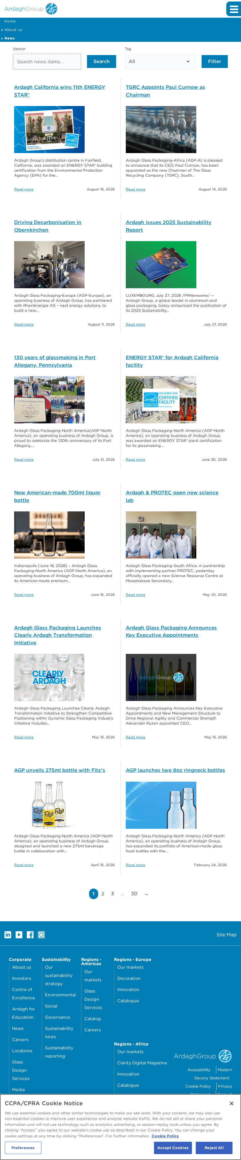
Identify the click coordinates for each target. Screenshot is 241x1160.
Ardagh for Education (23, 1013)
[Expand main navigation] (233, 8)
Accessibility (199, 1070)
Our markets (92, 975)
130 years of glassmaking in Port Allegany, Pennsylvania (55, 361)
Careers (20, 1039)
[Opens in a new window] (7, 934)
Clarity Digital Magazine (142, 1062)
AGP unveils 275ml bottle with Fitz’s (59, 770)
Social (51, 1005)
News (18, 1028)
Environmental (60, 994)
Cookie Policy (198, 1086)
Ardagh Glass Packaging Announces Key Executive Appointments (171, 631)
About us (13, 29)
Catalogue (128, 1000)
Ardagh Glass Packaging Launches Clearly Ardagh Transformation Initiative (57, 635)
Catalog (92, 1018)
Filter (214, 61)
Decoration (128, 978)
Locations (22, 1050)
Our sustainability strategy (59, 975)
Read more (24, 189)
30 (136, 893)
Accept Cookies (173, 1148)
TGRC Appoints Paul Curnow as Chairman (165, 91)
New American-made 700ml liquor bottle (57, 496)
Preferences (23, 1148)
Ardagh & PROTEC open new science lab (172, 496)
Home (10, 21)
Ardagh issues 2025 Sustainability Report (168, 226)
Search (19, 49)
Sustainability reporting (59, 1051)
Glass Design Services (21, 1070)
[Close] (231, 1103)
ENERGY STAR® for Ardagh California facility (172, 361)
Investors (21, 978)
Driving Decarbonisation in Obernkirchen (47, 226)
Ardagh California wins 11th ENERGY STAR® (59, 91)
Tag (128, 49)
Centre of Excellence (23, 993)
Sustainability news (59, 1032)
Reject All (214, 1148)
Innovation (128, 989)
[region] (120, 1127)
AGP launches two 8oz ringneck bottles (175, 770)
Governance (57, 1017)
